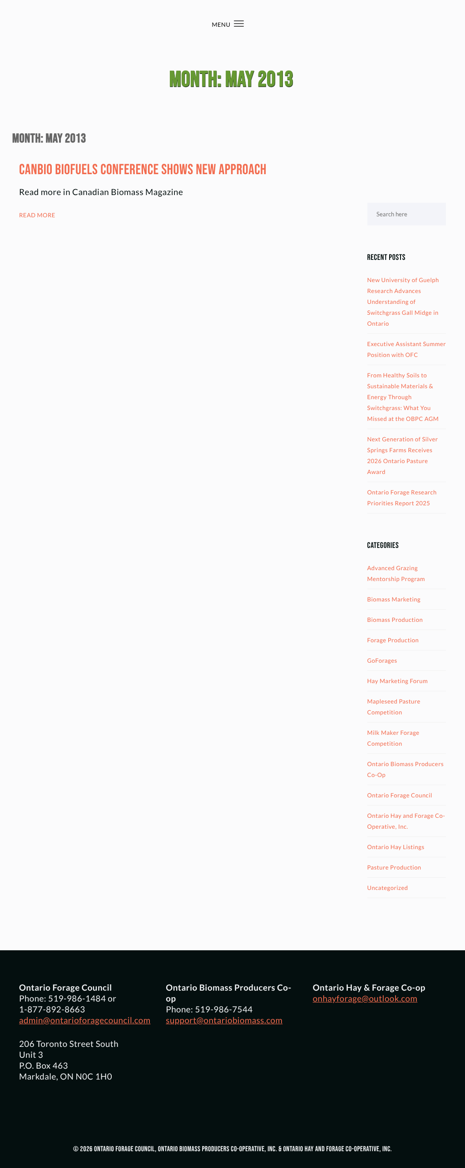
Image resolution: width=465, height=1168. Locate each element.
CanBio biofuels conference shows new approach (143, 170)
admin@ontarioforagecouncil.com (85, 1020)
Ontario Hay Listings (396, 846)
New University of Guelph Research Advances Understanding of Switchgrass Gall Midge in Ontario (403, 301)
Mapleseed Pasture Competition (393, 707)
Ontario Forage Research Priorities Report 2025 (402, 498)
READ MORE (37, 215)
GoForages (382, 660)
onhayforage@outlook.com (365, 998)
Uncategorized (387, 887)
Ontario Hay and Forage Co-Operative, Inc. (406, 821)
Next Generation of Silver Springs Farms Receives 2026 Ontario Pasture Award (402, 455)
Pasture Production (394, 867)
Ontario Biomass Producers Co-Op (405, 769)
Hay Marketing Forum (397, 680)
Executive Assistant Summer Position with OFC (406, 349)
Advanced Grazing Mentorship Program (396, 573)
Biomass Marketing (394, 599)
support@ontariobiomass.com (224, 1020)
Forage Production (393, 640)
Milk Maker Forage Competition (393, 738)
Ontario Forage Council (399, 795)
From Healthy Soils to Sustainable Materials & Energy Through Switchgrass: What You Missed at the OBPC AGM (403, 396)
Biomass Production (395, 619)
